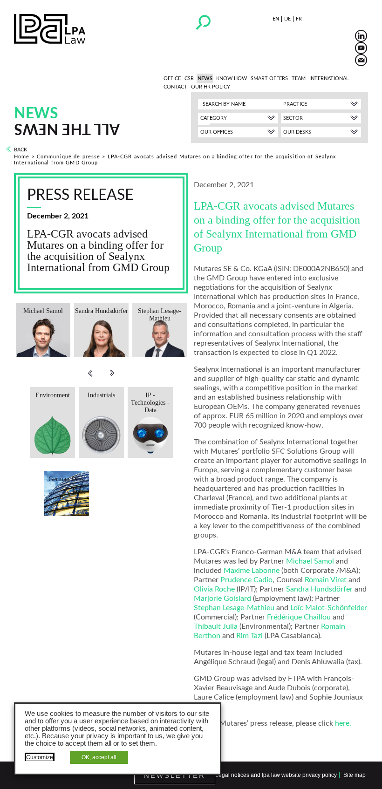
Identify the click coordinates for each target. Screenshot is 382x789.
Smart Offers (269, 78)
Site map (354, 775)
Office (172, 78)
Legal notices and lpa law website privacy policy (276, 775)
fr (299, 18)
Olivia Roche (214, 589)
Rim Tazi (249, 635)
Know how (231, 78)
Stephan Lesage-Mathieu (234, 608)
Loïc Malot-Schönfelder (328, 608)
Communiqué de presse (68, 156)
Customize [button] (39, 757)
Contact (175, 86)
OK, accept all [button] (99, 757)
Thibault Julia (216, 626)
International (329, 78)
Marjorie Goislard (222, 598)
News (205, 78)
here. (343, 723)
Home (21, 156)
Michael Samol (310, 561)
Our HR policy (210, 86)
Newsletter (174, 775)
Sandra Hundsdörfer (319, 589)
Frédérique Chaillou (299, 617)
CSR (189, 78)
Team (299, 78)
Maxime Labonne (252, 570)
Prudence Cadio (246, 580)
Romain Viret (326, 580)
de (287, 18)
